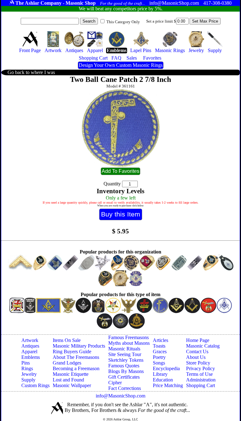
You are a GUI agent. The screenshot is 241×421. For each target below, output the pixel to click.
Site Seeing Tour (124, 354)
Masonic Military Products (79, 346)
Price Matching (168, 385)
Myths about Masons (129, 343)
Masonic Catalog (203, 346)
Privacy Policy (200, 368)
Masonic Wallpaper (72, 385)
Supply (28, 379)
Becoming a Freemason (76, 368)
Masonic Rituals (124, 348)
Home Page (197, 340)
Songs (159, 362)
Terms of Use (199, 374)
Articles (160, 340)
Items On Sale (67, 340)
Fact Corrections (124, 388)
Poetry (159, 357)
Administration (201, 379)
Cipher (115, 382)
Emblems (30, 357)
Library (160, 374)
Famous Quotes (123, 365)
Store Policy (198, 362)
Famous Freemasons (128, 337)
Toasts (159, 346)
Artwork (29, 340)
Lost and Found (68, 379)
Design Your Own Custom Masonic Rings (121, 65)
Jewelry (29, 374)
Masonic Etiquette (70, 374)
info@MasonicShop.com (120, 395)
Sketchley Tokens (125, 360)
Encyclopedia (166, 368)
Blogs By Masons (126, 371)
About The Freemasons (76, 357)
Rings (27, 368)
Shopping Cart (200, 385)
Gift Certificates (124, 377)
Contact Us (197, 351)
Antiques (30, 346)
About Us (196, 357)
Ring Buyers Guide (72, 351)
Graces (160, 351)
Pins (25, 362)
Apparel (29, 351)
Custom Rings (35, 385)
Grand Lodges (67, 362)
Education (163, 379)
